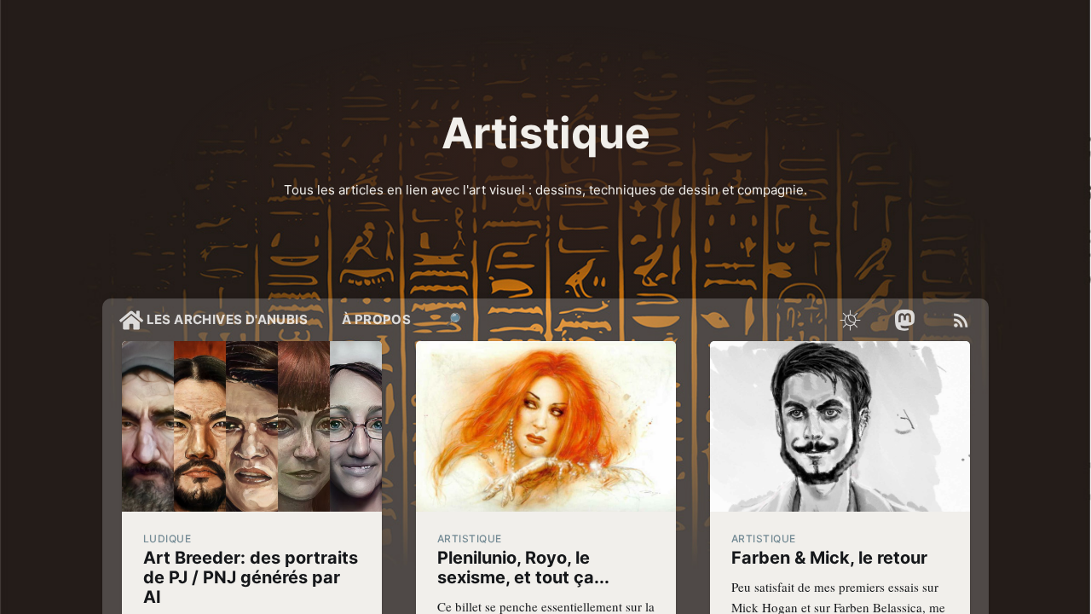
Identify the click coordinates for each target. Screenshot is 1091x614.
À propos (376, 319)
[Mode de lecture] (850, 319)
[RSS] (961, 319)
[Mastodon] (905, 319)
